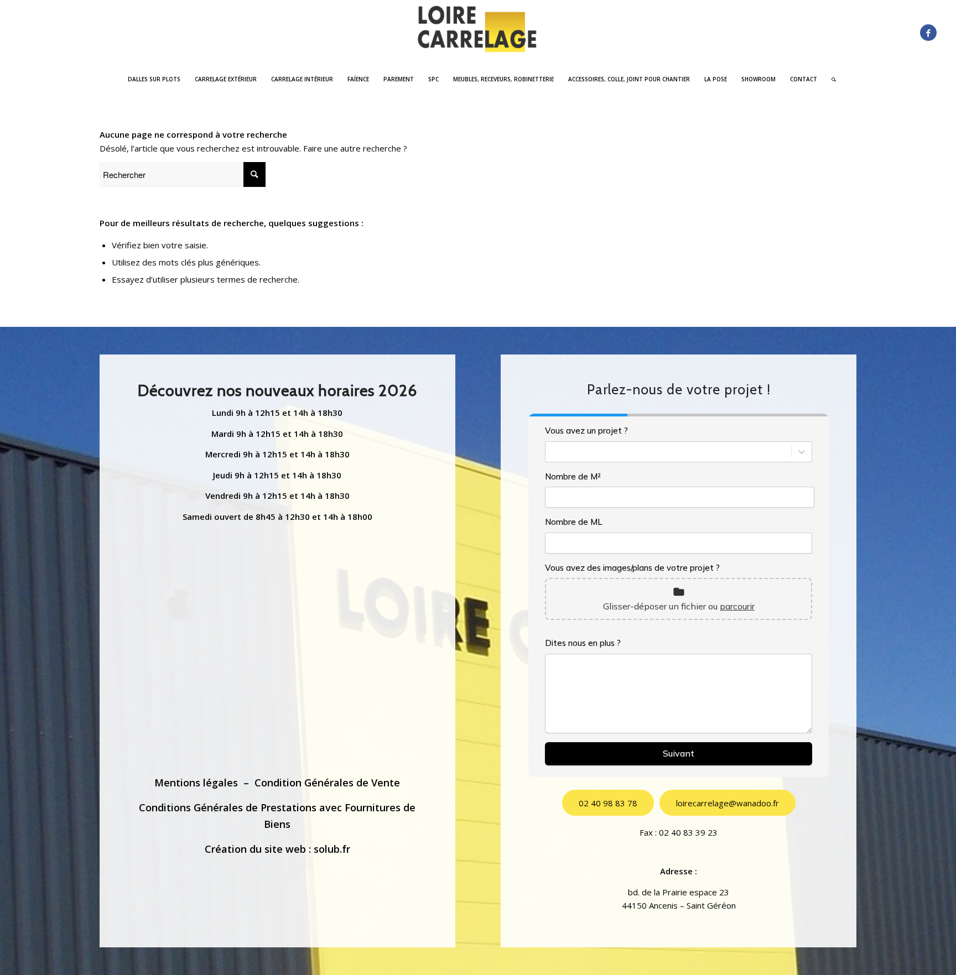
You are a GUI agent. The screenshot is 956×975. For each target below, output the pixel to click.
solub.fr (332, 849)
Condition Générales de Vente (327, 782)
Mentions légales (196, 782)
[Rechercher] (830, 79)
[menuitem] (154, 79)
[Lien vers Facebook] (928, 32)
